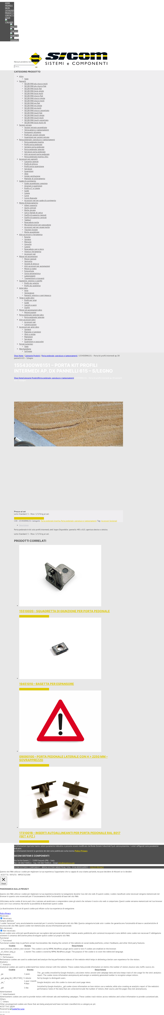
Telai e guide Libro (26, 298)
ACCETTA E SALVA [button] (7, 1006)
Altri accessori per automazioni (37, 266)
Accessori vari (30, 254)
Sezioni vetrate (25, 125)
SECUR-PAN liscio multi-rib (35, 122)
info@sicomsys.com (66, 863)
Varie (26, 79)
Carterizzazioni (30, 324)
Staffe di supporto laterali (35, 215)
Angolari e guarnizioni (33, 186)
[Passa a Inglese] (13, 26)
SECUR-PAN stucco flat (33, 96)
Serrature (28, 169)
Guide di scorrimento (27, 181)
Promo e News (9, 6)
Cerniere (27, 239)
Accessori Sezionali (109, 521)
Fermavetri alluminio (32, 132)
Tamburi (27, 220)
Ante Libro (23, 288)
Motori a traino (30, 268)
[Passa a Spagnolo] (14, 40)
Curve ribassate (30, 198)
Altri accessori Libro (27, 319)
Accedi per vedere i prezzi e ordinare (29, 518)
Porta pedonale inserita (34, 142)
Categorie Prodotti (32, 355)
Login (7, 18)
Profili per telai (30, 300)
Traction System (31, 229)
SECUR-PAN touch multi (34, 118)
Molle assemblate (31, 232)
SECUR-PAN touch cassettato (36, 120)
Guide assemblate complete (36, 183)
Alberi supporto (30, 205)
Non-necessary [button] (6, 928)
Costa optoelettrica (32, 273)
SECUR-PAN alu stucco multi (36, 83)
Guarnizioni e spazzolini (34, 341)
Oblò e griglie (29, 334)
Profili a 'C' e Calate (32, 188)
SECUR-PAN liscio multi (33, 93)
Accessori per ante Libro (29, 327)
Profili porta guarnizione (34, 166)
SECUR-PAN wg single (33, 105)
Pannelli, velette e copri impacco (37, 295)
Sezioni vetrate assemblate (35, 127)
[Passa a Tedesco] (14, 31)
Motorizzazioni (30, 312)
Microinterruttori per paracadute (37, 225)
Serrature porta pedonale (34, 152)
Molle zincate (30, 210)
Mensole (27, 242)
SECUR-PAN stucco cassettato (36, 110)
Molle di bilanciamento (28, 203)
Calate (27, 193)
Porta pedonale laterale (34, 149)
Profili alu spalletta (32, 285)
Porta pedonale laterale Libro (31, 315)
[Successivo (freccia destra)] (4, 1014)
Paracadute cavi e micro (34, 249)
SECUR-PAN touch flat (33, 113)
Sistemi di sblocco (31, 264)
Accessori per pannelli (28, 159)
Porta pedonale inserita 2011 (36, 156)
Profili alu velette (31, 283)
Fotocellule (29, 271)
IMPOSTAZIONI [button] (24, 874)
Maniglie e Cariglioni (32, 332)
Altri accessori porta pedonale (36, 154)
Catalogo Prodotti (9, 11)
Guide (26, 191)
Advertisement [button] (6, 991)
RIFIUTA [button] (13, 874)
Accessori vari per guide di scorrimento (40, 200)
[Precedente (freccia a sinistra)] (1, 1014)
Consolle (28, 244)
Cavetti (27, 246)
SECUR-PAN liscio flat (33, 88)
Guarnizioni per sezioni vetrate (36, 137)
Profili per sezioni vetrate (34, 135)
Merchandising (25, 349)
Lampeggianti (29, 276)
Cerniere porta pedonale (34, 147)
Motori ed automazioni (28, 256)
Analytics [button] (4, 962)
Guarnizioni (28, 171)
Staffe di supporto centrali (35, 217)
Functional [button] (4, 938)
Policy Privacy (97, 867)
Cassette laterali (31, 161)
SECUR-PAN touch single (34, 115)
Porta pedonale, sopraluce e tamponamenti (37, 139)
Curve (26, 195)
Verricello (28, 261)
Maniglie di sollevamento (34, 178)
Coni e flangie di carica (33, 212)
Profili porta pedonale (33, 144)
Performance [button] (5, 954)
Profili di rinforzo (31, 164)
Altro (21, 76)
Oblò (26, 173)
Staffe (27, 307)
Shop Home (18, 355)
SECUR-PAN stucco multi (34, 101)
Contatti (9, 15)
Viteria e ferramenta (32, 251)
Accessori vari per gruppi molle (37, 227)
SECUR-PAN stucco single (34, 98)
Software (28, 351)
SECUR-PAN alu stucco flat (35, 86)
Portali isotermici (26, 344)
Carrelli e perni (30, 305)
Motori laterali (30, 259)
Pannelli (22, 81)
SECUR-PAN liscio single (34, 91)
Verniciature (29, 293)
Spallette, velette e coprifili (30, 281)
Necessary (7, 918)
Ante (26, 290)
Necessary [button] (4, 916)
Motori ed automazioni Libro (30, 310)
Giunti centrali (30, 208)
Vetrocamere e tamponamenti (36, 130)
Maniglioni (28, 337)
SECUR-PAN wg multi (32, 108)
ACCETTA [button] (4, 874)
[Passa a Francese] (14, 35)
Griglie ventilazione (32, 176)
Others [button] (3, 999)
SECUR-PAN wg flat (32, 103)
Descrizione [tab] (24, 525)
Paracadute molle (31, 222)
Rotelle (27, 237)
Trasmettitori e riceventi (34, 278)
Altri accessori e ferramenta (30, 234)
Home (7, 3)
